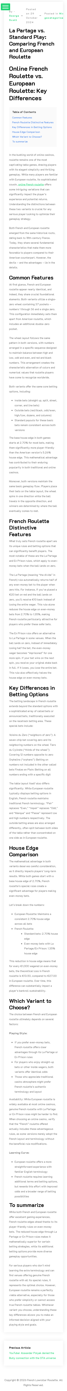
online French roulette (31, 184)
